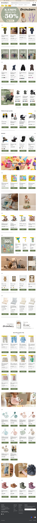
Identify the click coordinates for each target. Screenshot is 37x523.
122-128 (23, 367)
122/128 (31, 368)
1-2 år (20, 76)
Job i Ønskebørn (34, 520)
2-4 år (22, 76)
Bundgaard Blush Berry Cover (4, 491)
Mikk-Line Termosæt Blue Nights (31, 36)
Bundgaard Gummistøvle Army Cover (22, 491)
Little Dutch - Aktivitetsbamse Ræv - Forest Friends (13, 224)
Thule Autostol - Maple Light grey (13, 144)
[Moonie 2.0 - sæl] (22, 278)
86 (21, 38)
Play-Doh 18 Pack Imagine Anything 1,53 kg (5, 184)
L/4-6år (14, 77)
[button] (35, 3)
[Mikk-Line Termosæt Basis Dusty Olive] (5, 30)
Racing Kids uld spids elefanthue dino (13, 73)
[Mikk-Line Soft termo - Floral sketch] (14, 30)
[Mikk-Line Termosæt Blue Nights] (31, 30)
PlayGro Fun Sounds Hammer (17, 245)
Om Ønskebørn (30, 520)
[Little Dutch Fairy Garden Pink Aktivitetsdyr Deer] (5, 218)
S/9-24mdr (15, 76)
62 (12, 348)
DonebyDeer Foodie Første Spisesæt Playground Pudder (14, 438)
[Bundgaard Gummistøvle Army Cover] (22, 485)
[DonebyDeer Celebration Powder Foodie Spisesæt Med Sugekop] (22, 415)
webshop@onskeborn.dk (6, 508)
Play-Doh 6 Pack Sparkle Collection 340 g (31, 184)
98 (7, 39)
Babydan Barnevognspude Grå (31, 122)
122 (5, 40)
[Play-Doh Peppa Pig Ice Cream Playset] (22, 178)
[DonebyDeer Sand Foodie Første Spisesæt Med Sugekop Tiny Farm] (31, 431)
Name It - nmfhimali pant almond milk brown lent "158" (31, 345)
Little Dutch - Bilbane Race (22, 223)
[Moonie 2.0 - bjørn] (5, 278)
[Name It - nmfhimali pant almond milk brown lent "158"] (31, 339)
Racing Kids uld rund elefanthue (4, 73)
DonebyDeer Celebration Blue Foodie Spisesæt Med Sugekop (5, 421)
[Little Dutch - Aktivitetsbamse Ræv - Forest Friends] (14, 218)
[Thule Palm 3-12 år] (22, 139)
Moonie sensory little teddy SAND (31, 284)
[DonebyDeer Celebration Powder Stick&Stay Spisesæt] (31, 415)
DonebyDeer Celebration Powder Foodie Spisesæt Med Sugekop (22, 421)
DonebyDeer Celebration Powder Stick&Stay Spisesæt (31, 421)
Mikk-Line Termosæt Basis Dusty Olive (5, 36)
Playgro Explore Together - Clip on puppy (25, 245)
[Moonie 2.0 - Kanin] (14, 278)
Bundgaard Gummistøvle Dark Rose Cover (31, 491)
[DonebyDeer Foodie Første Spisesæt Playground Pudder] (14, 431)
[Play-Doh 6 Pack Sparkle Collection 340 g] (31, 178)
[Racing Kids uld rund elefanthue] (5, 67)
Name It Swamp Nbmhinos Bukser (5, 345)
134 (2, 41)
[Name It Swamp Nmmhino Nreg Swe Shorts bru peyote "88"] (5, 358)
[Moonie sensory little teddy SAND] (31, 278)
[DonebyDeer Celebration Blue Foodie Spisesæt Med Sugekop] (5, 415)
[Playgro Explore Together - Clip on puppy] (25, 240)
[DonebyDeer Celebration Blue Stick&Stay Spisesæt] (14, 415)
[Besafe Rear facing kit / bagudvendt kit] (14, 116)
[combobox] (20, 3)
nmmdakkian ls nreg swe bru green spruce (31, 364)
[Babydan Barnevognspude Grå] (31, 116)
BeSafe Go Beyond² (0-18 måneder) (31, 144)
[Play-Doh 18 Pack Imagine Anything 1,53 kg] (5, 178)
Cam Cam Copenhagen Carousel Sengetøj (31, 306)
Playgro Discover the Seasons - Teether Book (32, 245)
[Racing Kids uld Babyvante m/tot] (22, 67)
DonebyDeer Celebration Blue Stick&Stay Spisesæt (14, 420)
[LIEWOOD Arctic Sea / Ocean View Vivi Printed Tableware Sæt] (14, 448)
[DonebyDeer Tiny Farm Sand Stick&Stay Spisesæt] (5, 448)
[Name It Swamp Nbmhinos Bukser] (5, 339)
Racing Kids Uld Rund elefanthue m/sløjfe (31, 73)
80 (3, 39)
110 (2, 40)
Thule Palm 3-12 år (21, 144)
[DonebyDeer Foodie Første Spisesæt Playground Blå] (5, 431)
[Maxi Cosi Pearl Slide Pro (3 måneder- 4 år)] (5, 139)
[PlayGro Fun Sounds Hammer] (18, 240)
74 (3, 348)
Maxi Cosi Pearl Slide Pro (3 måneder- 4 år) (5, 144)
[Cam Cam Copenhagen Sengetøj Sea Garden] (22, 301)
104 (15, 39)
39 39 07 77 (3, 509)
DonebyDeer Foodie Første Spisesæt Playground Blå (5, 437)
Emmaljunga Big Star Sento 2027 (18, 97)
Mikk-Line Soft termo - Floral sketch (13, 36)
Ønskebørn (4, 520)
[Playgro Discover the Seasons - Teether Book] (32, 240)
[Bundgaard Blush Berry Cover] (5, 485)
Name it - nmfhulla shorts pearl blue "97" (5, 383)
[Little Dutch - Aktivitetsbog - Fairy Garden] (31, 218)
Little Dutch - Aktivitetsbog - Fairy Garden (31, 224)
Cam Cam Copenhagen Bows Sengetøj (4, 306)
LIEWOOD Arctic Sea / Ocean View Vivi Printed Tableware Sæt (14, 455)
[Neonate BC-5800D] (5, 116)
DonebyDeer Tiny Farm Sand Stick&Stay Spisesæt (5, 454)
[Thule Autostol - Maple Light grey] (14, 139)
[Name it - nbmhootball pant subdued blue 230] (14, 339)
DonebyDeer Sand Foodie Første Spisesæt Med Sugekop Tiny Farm (31, 438)
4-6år (24, 76)
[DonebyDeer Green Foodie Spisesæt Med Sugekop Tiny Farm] (22, 431)
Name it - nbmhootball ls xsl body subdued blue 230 (22, 345)
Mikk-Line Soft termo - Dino (22, 35)
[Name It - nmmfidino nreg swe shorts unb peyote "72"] (14, 358)
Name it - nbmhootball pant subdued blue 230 (14, 345)
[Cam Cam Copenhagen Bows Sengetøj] (5, 301)
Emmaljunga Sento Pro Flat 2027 (32, 97)
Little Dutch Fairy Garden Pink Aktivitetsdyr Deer (5, 224)
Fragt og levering (21, 509)
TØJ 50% (3, 5)
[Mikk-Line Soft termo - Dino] (22, 30)
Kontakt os (20, 506)
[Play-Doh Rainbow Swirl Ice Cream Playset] (14, 178)
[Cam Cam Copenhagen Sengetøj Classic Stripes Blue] (14, 301)
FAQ (14, 507)
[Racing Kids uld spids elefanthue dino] (14, 67)
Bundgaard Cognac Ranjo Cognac (14, 491)
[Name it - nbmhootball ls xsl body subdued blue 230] (22, 339)
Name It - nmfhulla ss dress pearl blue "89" (14, 383)
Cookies (15, 509)
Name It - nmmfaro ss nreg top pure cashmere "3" (22, 364)
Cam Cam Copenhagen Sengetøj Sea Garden (22, 306)
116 (32, 40)
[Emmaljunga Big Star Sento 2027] (18, 92)
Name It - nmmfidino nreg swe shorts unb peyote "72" (14, 364)
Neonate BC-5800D (4, 121)
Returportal (20, 507)
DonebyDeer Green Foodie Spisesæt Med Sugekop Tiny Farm (22, 438)
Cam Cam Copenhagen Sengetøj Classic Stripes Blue (13, 307)
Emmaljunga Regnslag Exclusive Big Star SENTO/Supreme (22, 122)
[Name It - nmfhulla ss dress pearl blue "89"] (14, 377)
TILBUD (6, 5)
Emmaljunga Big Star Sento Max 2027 (25, 97)
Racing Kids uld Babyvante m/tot (22, 73)
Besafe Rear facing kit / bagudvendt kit (13, 122)
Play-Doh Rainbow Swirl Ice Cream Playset (14, 184)
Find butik (15, 506)
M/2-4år (11, 77)
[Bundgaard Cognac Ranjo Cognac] (14, 485)
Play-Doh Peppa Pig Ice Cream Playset (22, 184)
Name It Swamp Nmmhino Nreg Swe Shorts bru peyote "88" (5, 364)
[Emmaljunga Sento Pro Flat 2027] (32, 92)
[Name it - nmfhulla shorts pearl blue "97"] (5, 377)
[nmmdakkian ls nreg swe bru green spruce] (31, 358)
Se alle (2, 87)
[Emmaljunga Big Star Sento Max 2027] (25, 92)
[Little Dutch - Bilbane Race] (22, 218)
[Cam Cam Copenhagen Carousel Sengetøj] (31, 301)
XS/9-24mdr (12, 76)
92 (6, 39)
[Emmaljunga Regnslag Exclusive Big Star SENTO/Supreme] (22, 116)
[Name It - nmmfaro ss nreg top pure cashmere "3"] (22, 358)
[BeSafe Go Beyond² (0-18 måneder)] (31, 139)
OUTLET (10, 5)
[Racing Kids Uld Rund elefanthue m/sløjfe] (31, 67)
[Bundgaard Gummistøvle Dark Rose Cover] (31, 485)
